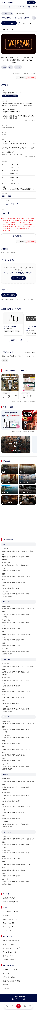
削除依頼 (32, 77)
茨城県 (4, 557)
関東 (3, 554)
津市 (5, 360)
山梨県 (23, 565)
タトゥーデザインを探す (10, 911)
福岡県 (4, 594)
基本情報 (5, 29)
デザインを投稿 (19, 278)
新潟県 (4, 565)
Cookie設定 (6, 988)
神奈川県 (4, 559)
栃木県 (9, 557)
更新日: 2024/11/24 (30, 73)
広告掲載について (9, 960)
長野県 (27, 565)
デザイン (13, 29)
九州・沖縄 (5, 591)
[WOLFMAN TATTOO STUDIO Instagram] (4, 213)
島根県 (9, 582)
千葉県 (23, 557)
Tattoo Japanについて (10, 919)
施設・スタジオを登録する (11, 902)
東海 (3, 568)
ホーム (3, 7)
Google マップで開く (11, 96)
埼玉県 (18, 557)
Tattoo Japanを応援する (11, 940)
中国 (3, 579)
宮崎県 (27, 594)
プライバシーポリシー (10, 977)
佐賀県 (9, 594)
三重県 (22, 7)
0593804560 (6, 196)
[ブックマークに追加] (19, 23)
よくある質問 (7, 931)
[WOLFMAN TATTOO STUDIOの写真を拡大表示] (18, 44)
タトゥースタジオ (12, 7)
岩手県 (13, 551)
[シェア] (34, 18)
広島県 (18, 582)
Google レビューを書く (10, 952)
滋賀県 (4, 576)
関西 (3, 574)
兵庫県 (18, 576)
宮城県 (18, 551)
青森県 (9, 551)
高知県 (18, 588)
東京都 (27, 557)
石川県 (13, 565)
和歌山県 (28, 576)
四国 (3, 585)
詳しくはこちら (29, 120)
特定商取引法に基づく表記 (11, 981)
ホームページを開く (10, 204)
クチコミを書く (10, 23)
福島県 (32, 551)
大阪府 (13, 576)
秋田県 (23, 551)
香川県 (9, 588)
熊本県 (18, 594)
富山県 (9, 565)
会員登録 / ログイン (9, 898)
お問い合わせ (8, 956)
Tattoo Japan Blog (9, 923)
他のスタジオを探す (17, 340)
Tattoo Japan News (9, 927)
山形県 (27, 551)
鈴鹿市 (28, 7)
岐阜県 (4, 571)
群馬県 (13, 557)
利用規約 (6, 973)
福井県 (18, 565)
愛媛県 (13, 588)
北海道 (4, 551)
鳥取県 (4, 582)
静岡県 (9, 571)
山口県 (23, 582)
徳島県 (4, 588)
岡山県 (13, 582)
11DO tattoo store (10, 326)
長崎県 (13, 594)
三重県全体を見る (30, 352)
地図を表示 (18, 236)
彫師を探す (6, 915)
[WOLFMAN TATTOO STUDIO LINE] (8, 213)
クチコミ (21, 29)
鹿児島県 (4, 596)
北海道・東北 (6, 548)
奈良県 (23, 576)
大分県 (23, 594)
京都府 (9, 576)
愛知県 (13, 571)
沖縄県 (10, 596)
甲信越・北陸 (6, 562)
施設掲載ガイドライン (10, 969)
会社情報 (6, 985)
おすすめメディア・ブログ (11, 948)
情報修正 (22, 77)
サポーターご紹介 (8, 944)
